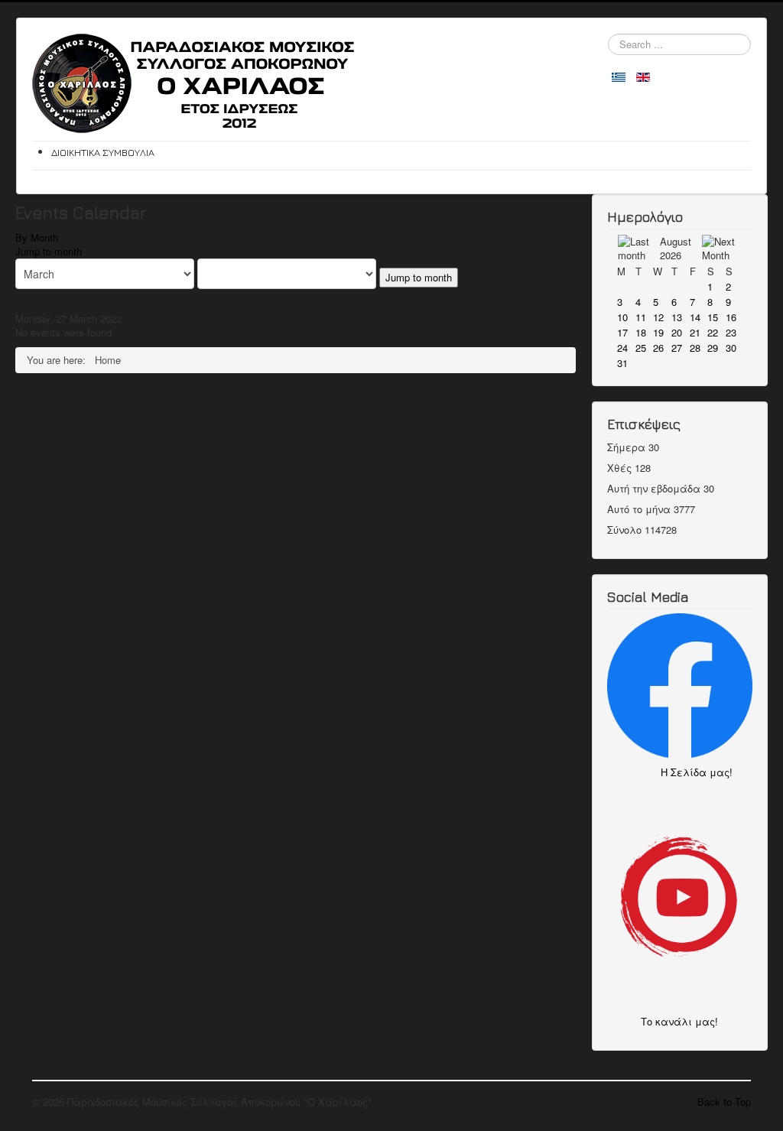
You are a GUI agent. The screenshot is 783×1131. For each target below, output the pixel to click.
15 (712, 317)
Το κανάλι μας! (679, 1021)
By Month (36, 237)
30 (731, 347)
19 (658, 332)
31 (622, 363)
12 (658, 317)
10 (622, 317)
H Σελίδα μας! (701, 772)
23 (731, 332)
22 (712, 332)
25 (640, 347)
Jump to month (48, 251)
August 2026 (675, 248)
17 (622, 332)
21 (695, 332)
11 (640, 317)
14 (695, 317)
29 (712, 347)
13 (676, 317)
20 (676, 332)
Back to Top (724, 1101)
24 (622, 347)
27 (676, 347)
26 (658, 347)
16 (731, 317)
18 (640, 332)
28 (695, 347)
